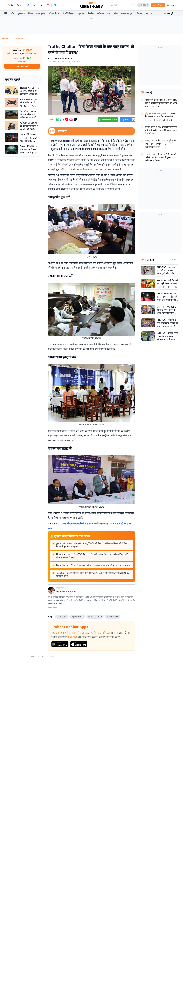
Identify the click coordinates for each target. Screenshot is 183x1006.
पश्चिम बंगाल (54, 13)
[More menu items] (150, 13)
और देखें (173, 260)
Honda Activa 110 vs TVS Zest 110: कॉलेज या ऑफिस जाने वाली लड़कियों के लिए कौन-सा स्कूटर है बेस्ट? (93, 556)
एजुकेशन (80, 13)
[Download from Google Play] (59, 644)
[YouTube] (48, 5)
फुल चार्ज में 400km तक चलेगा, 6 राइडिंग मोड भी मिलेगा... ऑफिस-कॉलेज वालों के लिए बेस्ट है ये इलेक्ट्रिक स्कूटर (91, 545)
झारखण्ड (21, 13)
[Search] (132, 5)
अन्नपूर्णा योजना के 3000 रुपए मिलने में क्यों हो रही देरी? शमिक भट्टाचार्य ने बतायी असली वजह (160, 143)
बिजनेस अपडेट (81, 632)
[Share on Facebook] (62, 119)
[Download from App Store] (78, 644)
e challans (62, 616)
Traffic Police (112, 616)
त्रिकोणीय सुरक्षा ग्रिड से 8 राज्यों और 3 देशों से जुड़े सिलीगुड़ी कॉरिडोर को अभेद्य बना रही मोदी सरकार (161, 103)
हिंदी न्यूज (72, 637)
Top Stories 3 (77, 616)
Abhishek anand (63, 58)
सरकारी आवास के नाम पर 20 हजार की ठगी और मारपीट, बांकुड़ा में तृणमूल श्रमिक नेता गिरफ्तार (161, 157)
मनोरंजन (100, 13)
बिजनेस (90, 13)
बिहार (30, 13)
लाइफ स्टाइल (126, 13)
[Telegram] (55, 5)
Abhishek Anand (68, 591)
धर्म (147, 13)
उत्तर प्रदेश (40, 13)
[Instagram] (35, 5)
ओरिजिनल (69, 13)
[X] (41, 5)
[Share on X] (75, 119)
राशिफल (139, 13)
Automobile (17, 38)
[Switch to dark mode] (143, 5)
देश (52, 632)
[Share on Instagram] (71, 119)
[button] (91, 90)
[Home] (91, 5)
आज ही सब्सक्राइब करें (22, 66)
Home (5, 38)
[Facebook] (28, 5)
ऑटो (116, 13)
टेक (108, 13)
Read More (52, 608)
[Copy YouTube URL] (66, 119)
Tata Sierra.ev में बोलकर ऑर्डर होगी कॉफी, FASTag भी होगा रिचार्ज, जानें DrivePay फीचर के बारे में (92, 574)
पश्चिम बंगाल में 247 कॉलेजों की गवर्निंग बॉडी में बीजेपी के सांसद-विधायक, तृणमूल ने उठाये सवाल (161, 130)
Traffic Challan (95, 616)
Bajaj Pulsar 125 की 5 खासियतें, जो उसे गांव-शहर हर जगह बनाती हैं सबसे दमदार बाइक (93, 565)
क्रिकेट (97, 632)
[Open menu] (5, 13)
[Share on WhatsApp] (57, 119)
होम (12, 13)
